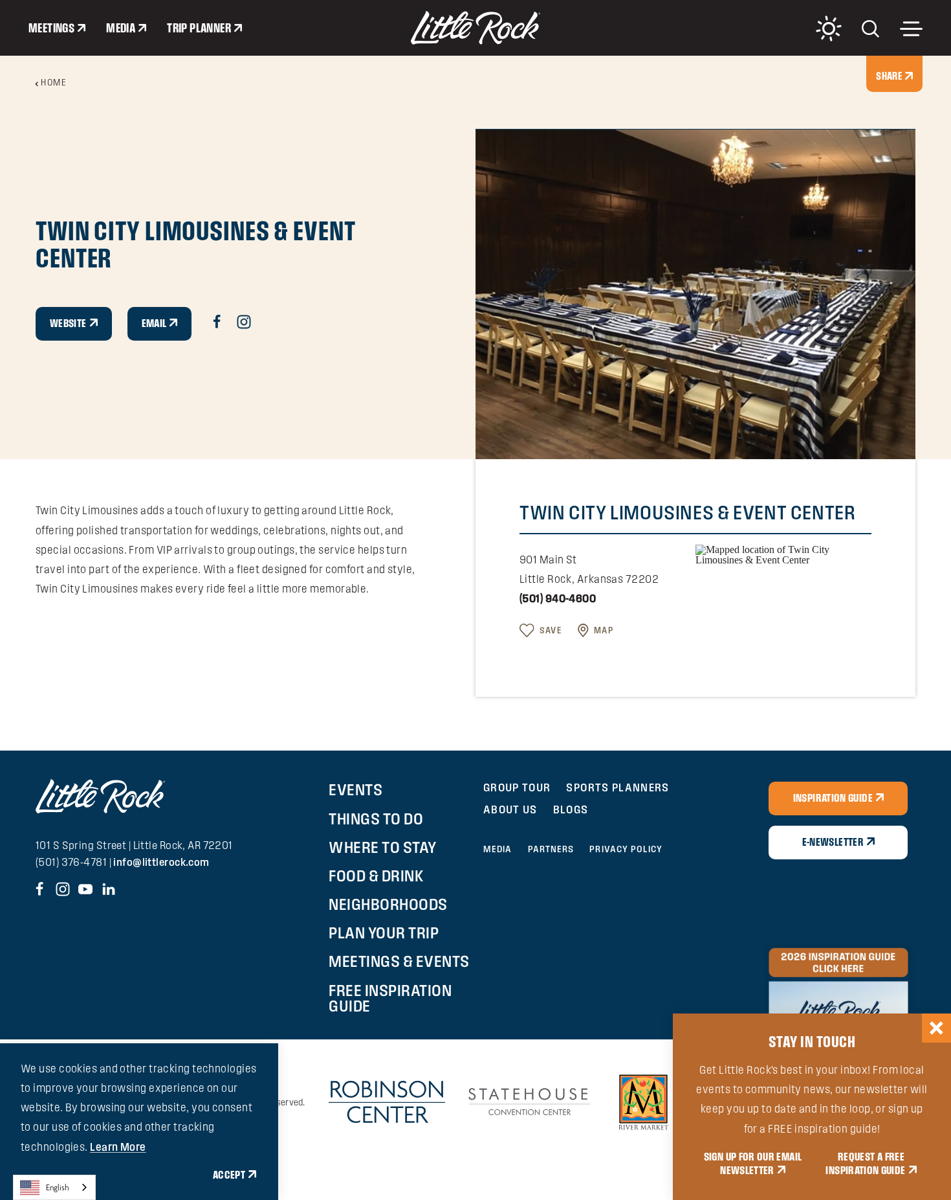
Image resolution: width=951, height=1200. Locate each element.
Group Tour (517, 787)
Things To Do (376, 818)
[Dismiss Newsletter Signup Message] (936, 1028)
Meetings (51, 27)
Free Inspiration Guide (390, 998)
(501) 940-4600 (557, 598)
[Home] (475, 28)
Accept (229, 1175)
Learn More (118, 1146)
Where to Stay (383, 847)
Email (154, 323)
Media (120, 27)
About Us (510, 809)
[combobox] (54, 1187)
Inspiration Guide (833, 798)
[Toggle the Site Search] (870, 27)
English (57, 1187)
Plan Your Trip (384, 932)
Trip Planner (199, 27)
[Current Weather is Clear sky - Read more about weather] (829, 28)
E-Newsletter (833, 842)
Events (355, 789)
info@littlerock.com (161, 862)
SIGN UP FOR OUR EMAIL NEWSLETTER (753, 1164)
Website (68, 323)
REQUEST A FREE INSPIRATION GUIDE (865, 1164)
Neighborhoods (388, 904)
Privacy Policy (625, 849)
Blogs (571, 809)
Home (54, 82)
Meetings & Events (399, 961)
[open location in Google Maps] (783, 553)
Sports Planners (617, 787)
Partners (551, 849)
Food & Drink (376, 875)
